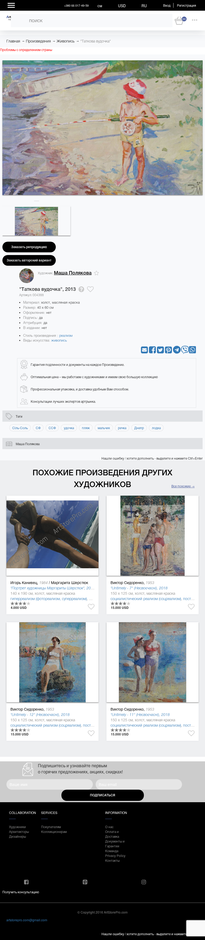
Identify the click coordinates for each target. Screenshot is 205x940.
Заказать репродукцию (29, 247)
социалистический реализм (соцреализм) (146, 599)
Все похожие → (183, 486)
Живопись (65, 41)
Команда (111, 850)
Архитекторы (19, 831)
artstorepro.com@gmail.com (26, 920)
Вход (167, 5)
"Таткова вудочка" (95, 41)
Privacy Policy (115, 855)
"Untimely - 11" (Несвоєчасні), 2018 (140, 714)
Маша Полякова (73, 273)
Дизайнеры (17, 836)
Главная (13, 41)
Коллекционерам (51, 831)
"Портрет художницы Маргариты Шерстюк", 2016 (52, 588)
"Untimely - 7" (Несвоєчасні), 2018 (139, 588)
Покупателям (51, 826)
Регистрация (186, 5)
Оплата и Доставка (112, 834)
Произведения (38, 41)
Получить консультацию (20, 892)
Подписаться (102, 795)
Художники (17, 826)
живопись (59, 340)
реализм (66, 336)
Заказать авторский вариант (29, 260)
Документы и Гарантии (115, 843)
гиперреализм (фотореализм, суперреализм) (48, 599)
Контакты (112, 860)
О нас (109, 826)
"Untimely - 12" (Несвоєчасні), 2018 (40, 714)
